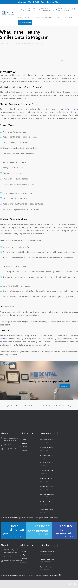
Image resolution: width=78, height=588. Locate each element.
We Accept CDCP (25, 2)
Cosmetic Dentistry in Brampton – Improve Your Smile (47, 455)
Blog (58, 17)
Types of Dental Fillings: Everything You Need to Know (47, 559)
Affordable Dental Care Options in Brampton (47, 447)
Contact (24, 450)
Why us (24, 443)
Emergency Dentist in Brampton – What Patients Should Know (47, 439)
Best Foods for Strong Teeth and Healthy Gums (47, 502)
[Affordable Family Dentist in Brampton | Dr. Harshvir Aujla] (8, 13)
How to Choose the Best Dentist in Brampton (47, 510)
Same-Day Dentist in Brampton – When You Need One (47, 478)
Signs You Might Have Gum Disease (47, 494)
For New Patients (50, 17)
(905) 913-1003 (44, 8)
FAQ (62, 17)
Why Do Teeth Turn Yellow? (47, 463)
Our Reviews (68, 17)
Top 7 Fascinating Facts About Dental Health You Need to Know (47, 567)
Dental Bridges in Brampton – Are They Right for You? (47, 486)
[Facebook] (72, 9)
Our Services (27, 17)
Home (20, 17)
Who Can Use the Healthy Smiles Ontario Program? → (59, 406)
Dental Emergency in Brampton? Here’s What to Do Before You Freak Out (47, 551)
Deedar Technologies (51, 518)
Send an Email (67, 536)
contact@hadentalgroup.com (48, 10)
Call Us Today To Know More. (47, 2)
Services (24, 447)
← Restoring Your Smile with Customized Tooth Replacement (18, 406)
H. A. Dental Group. (12, 518)
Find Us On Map (17, 536)
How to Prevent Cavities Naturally (47, 471)
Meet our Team (39, 17)
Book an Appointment (25, 22)
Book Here (64, 386)
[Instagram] (75, 9)
